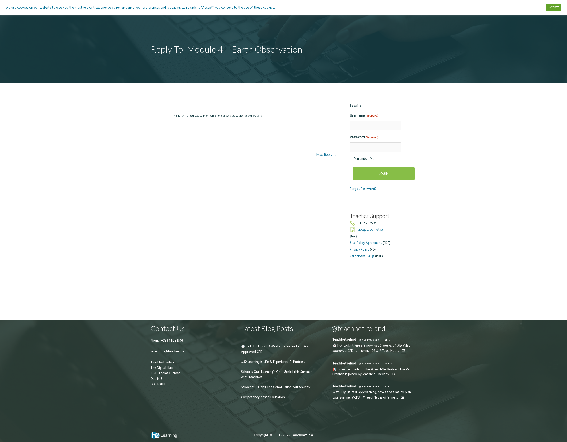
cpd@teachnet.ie (370, 229)
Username (364, 115)
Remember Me (364, 158)
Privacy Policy (359, 249)
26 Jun (388, 364)
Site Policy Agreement (366, 243)
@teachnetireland (369, 340)
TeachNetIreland (344, 339)
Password (364, 137)
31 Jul (388, 340)
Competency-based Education (263, 397)
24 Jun (388, 386)
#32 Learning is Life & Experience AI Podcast (273, 362)
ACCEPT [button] (554, 8)
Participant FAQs (362, 256)
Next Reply (326, 154)
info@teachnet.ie (171, 351)
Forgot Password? (363, 189)
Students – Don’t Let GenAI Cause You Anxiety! (276, 387)
